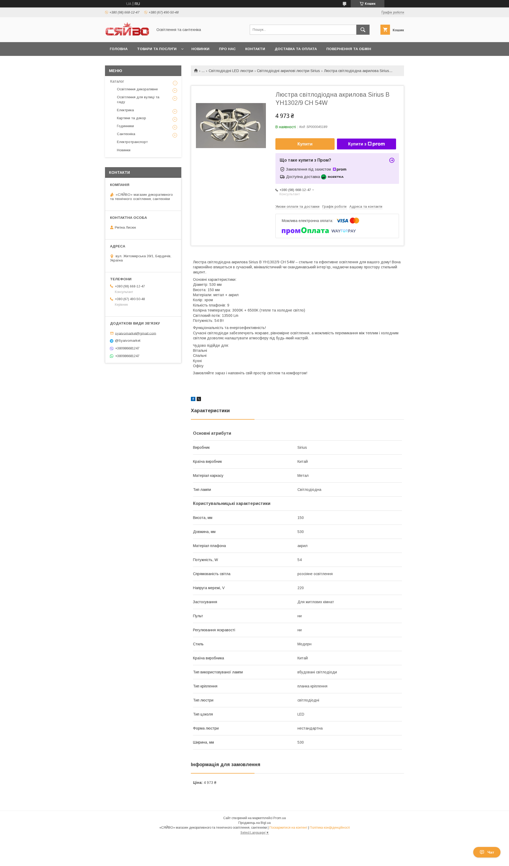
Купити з (357, 144)
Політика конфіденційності (330, 827)
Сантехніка (126, 134)
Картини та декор (131, 118)
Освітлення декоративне (137, 89)
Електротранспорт (132, 142)
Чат (491, 852)
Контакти (255, 49)
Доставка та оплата (296, 49)
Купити (305, 144)
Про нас (227, 49)
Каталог (117, 81)
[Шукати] (363, 30)
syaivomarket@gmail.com (135, 333)
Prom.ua (279, 818)
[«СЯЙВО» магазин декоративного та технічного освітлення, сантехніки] (127, 35)
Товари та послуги (157, 49)
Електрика (125, 110)
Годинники (125, 126)
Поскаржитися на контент (288, 827)
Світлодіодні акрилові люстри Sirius (288, 71)
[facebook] (193, 400)
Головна (119, 49)
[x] (199, 400)
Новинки (200, 49)
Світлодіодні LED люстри (231, 71)
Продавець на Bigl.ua (254, 823)
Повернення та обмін (348, 49)
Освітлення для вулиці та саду (138, 99)
